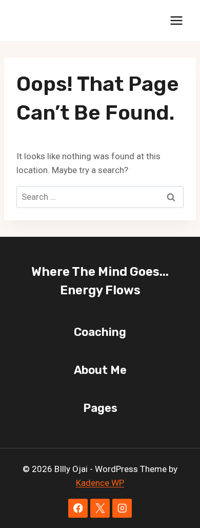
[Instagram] (121, 508)
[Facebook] (77, 508)
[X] (99, 508)
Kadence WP (100, 483)
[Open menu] (176, 20)
